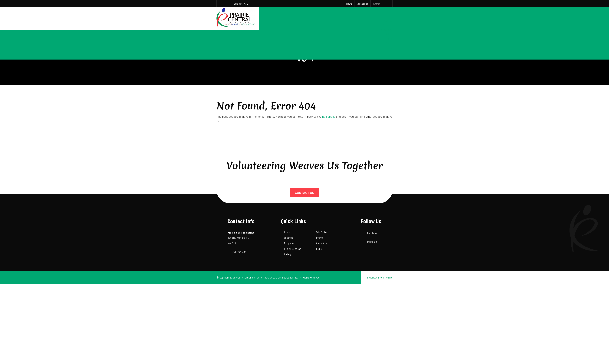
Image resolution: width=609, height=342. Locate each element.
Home (390, 16)
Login (390, 48)
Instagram (372, 241)
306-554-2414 (241, 3)
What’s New (322, 232)
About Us (388, 20)
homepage (328, 116)
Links (390, 38)
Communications (384, 29)
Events (389, 43)
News (349, 3)
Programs (388, 25)
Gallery (389, 34)
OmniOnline (387, 277)
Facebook (372, 233)
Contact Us (362, 3)
